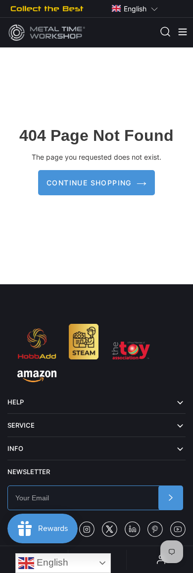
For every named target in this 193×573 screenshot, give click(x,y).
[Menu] (178, 32)
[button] (134, 8)
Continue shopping (89, 182)
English (51, 562)
